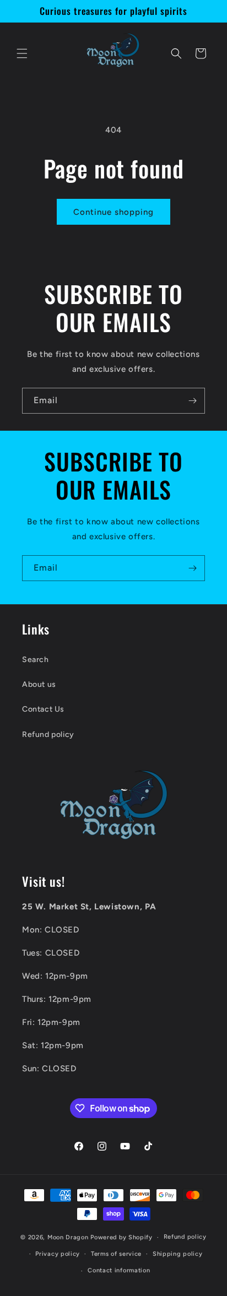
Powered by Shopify (121, 1237)
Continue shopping (113, 212)
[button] (22, 53)
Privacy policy (57, 1253)
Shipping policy (178, 1253)
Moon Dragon (68, 1237)
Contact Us (43, 709)
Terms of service (116, 1253)
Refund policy (48, 734)
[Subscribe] (192, 401)
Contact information (119, 1270)
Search (35, 659)
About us (39, 684)
